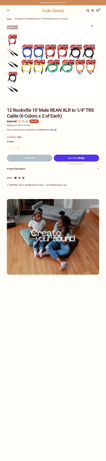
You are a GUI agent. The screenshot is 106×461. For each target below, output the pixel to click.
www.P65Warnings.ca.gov (56, 185)
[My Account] (92, 10)
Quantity (10, 142)
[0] (97, 10)
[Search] (88, 10)
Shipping (10, 125)
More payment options (76, 163)
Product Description (16, 169)
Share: (9, 178)
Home (9, 19)
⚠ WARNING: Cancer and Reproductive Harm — (37, 185)
